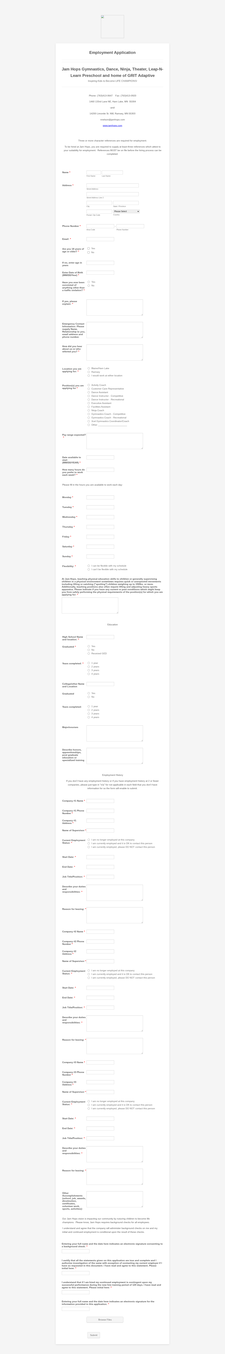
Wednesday (69, 517)
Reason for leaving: (74, 909)
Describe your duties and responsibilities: (74, 889)
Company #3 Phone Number (73, 1073)
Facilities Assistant (100, 406)
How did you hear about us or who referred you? (72, 349)
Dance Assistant (99, 392)
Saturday (68, 546)
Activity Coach (98, 385)
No (92, 252)
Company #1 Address (69, 821)
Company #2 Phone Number (73, 942)
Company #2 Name (73, 931)
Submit (93, 1335)
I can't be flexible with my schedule (109, 569)
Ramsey (95, 372)
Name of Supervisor (74, 830)
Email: (66, 239)
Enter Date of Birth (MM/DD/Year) (72, 273)
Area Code (90, 230)
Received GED (99, 653)
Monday (67, 497)
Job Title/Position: (73, 876)
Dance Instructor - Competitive (107, 396)
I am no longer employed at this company (113, 839)
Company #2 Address (69, 952)
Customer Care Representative (107, 388)
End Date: (68, 866)
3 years (95, 670)
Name (66, 172)
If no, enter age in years (72, 264)
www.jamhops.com (112, 125)
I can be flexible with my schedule (108, 565)
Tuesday (67, 507)
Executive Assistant (101, 403)
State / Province (119, 206)
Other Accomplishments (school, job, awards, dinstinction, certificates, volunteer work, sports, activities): (74, 1201)
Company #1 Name (73, 800)
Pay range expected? (74, 436)
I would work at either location (106, 375)
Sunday (67, 556)
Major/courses (70, 727)
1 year (94, 663)
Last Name (106, 176)
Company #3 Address (69, 1083)
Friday (66, 536)
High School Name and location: (72, 638)
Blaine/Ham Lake (100, 368)
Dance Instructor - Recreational (107, 399)
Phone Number (71, 226)
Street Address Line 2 (95, 198)
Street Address (92, 189)
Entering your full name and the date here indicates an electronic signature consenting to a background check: (112, 1245)
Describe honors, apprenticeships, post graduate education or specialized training (73, 755)
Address (67, 185)
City (88, 206)
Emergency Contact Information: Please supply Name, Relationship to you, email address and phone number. (73, 330)
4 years (95, 673)
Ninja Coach (97, 410)
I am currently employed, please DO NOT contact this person (123, 847)
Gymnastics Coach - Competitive (108, 414)
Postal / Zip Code (93, 215)
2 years (95, 666)
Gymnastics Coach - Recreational (108, 417)
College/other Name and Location (73, 685)
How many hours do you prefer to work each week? (73, 472)
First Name (90, 176)
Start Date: (69, 857)
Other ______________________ (109, 424)
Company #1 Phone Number (73, 812)
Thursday (68, 526)
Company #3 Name (73, 1062)
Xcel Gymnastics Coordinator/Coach (110, 421)
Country (116, 215)
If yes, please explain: (69, 302)
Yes (93, 248)
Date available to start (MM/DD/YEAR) (71, 460)
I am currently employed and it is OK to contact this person (121, 843)
